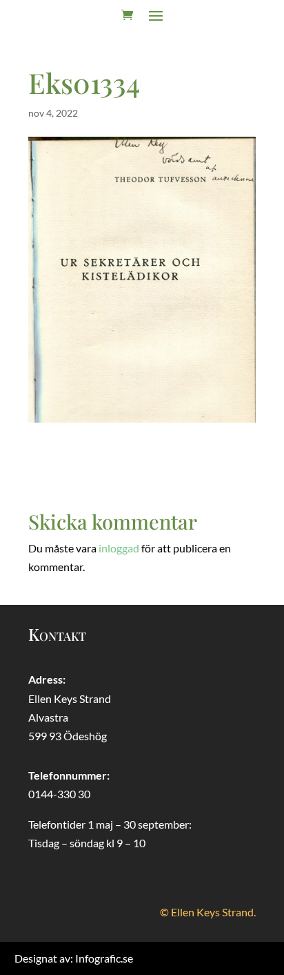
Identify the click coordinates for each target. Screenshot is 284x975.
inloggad (119, 547)
